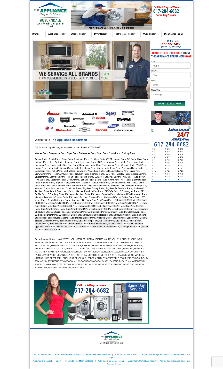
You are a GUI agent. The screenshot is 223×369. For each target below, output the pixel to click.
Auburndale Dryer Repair (126, 354)
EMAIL (153, 80)
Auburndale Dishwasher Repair (47, 360)
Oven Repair (149, 33)
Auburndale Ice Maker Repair (111, 360)
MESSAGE (155, 89)
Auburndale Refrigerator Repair (156, 354)
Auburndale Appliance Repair (68, 354)
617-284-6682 (166, 11)
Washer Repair (78, 33)
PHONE (154, 70)
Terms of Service (114, 364)
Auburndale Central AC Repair (142, 360)
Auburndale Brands (42, 354)
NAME (153, 61)
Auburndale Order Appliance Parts (175, 360)
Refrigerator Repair (125, 33)
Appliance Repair (56, 33)
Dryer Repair (100, 33)
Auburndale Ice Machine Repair (79, 360)
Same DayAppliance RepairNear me (181, 117)
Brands (36, 33)
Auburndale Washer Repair (98, 354)
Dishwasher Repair (173, 33)
